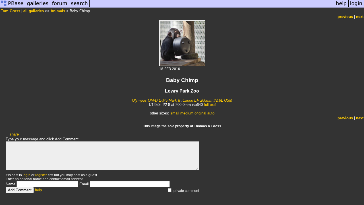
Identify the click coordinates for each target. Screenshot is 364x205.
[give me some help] (341, 7)
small (174, 113)
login (26, 175)
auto (210, 113)
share (14, 134)
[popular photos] (212, 7)
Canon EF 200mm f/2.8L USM (207, 100)
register (41, 175)
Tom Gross (10, 11)
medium (186, 113)
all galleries (33, 11)
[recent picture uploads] (37, 7)
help (38, 190)
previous (345, 17)
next (359, 17)
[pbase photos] (12, 7)
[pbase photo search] (79, 7)
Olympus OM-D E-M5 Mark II (156, 100)
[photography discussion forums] (59, 7)
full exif (210, 104)
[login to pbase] (356, 7)
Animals (58, 11)
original (200, 113)
